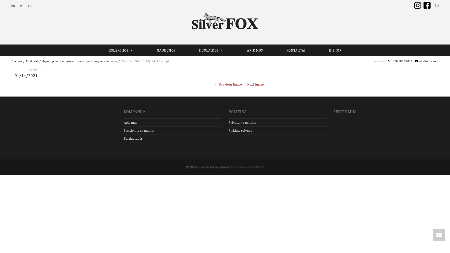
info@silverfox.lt (428, 61)
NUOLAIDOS (209, 50)
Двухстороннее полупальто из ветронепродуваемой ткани (79, 61)
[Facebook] (427, 5)
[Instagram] (417, 5)
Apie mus (130, 122)
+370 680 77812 (402, 61)
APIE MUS (255, 50)
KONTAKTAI (296, 50)
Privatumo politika (242, 122)
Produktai (32, 61)
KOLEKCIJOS (118, 50)
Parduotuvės (133, 138)
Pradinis (17, 61)
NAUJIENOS (166, 50)
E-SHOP (335, 50)
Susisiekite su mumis (139, 130)
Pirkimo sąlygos (240, 130)
